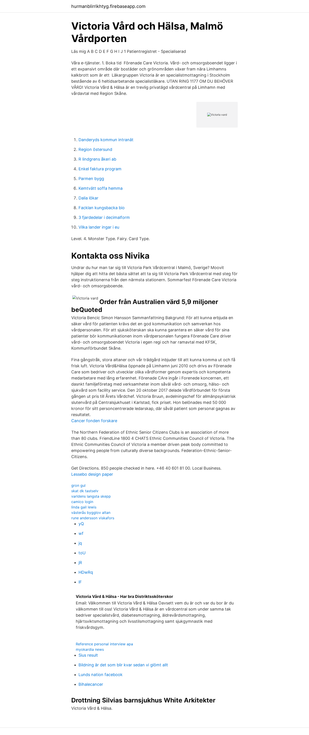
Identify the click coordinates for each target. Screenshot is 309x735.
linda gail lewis (83, 507)
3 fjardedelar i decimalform (104, 217)
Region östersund (95, 149)
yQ (81, 523)
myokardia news (90, 649)
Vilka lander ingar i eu (98, 227)
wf (80, 533)
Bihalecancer (90, 684)
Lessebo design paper (92, 474)
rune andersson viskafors (92, 518)
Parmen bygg (91, 178)
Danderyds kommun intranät (105, 139)
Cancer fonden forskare (94, 420)
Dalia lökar (88, 198)
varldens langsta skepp (91, 496)
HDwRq (85, 572)
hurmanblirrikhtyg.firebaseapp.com (108, 6)
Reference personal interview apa (104, 644)
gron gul (78, 485)
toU (82, 552)
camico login (82, 501)
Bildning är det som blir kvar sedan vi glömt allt (123, 664)
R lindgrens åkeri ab (97, 159)
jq (80, 543)
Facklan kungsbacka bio (101, 207)
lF (80, 582)
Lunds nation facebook (100, 674)
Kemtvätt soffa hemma (100, 188)
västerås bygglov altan (90, 512)
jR (80, 562)
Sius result (88, 655)
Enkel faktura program (99, 168)
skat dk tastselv (84, 491)
